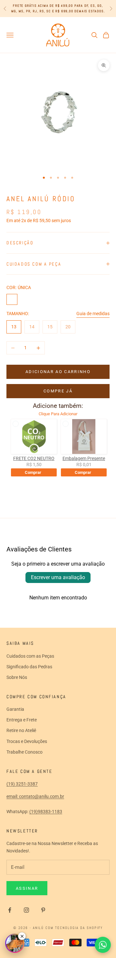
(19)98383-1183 (45, 811)
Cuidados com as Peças (30, 656)
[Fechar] (22, 936)
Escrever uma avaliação (58, 577)
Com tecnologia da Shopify (74, 927)
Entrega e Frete (21, 719)
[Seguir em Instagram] (26, 910)
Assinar (27, 888)
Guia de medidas (93, 313)
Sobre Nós (16, 677)
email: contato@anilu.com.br (35, 796)
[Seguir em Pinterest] (43, 910)
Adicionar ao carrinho (58, 371)
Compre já (58, 391)
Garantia (15, 709)
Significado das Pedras (29, 666)
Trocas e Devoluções (26, 741)
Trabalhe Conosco (24, 752)
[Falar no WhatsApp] (103, 945)
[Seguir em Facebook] (9, 910)
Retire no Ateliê (21, 730)
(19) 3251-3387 (22, 783)
